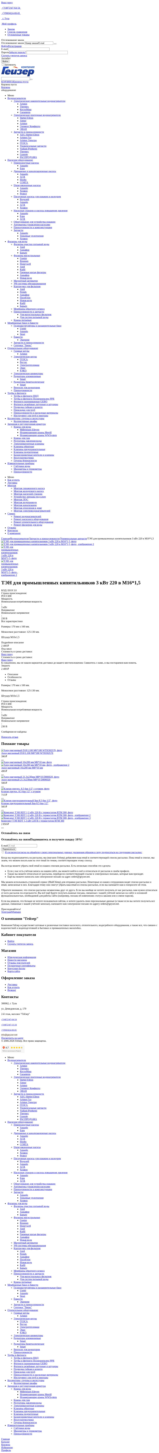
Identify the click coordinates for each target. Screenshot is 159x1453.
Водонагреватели (16, 98)
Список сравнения (17, 32)
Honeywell (25, 264)
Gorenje (24, 154)
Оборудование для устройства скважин (34, 221)
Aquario (24, 165)
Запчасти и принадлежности (29, 132)
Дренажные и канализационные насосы (35, 171)
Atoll (22, 247)
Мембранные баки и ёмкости (22, 323)
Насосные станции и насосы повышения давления (40, 210)
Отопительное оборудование (22, 348)
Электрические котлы (25, 356)
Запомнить (10, 64)
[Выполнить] (55, 43)
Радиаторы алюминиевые (27, 376)
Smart (23, 379)
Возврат (11, 990)
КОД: (4, 590)
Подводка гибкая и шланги (28, 407)
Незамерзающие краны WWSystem (38, 435)
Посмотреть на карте (12, 1038)
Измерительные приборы (20, 463)
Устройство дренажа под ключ (30, 496)
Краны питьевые (23, 320)
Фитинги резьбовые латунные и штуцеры (36, 404)
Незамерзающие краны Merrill (36, 432)
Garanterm (25, 112)
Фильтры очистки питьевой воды (31, 244)
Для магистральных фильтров (35, 314)
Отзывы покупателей (18, 962)
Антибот (6, 58)
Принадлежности (23, 390)
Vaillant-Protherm (28, 148)
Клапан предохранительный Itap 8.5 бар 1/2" (24, 803)
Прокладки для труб (24, 410)
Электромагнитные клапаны (29, 443)
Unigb (23, 328)
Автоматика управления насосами (32, 224)
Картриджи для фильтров (27, 286)
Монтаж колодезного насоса (29, 491)
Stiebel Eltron (26, 118)
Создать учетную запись (14, 55)
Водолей (24, 199)
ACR (22, 177)
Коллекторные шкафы (25, 421)
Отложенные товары (18, 34)
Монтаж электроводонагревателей (32, 510)
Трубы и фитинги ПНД (26, 396)
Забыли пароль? (17, 52)
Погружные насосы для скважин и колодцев (37, 196)
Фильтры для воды (17, 241)
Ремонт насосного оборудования (31, 519)
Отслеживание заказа (12, 43)
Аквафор (24, 250)
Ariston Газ (25, 137)
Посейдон (25, 297)
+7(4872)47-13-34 (9, 1025)
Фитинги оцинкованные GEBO (30, 401)
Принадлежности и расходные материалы (36, 412)
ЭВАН (23, 129)
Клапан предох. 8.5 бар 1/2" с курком (21, 791)
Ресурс (23, 362)
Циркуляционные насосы (27, 185)
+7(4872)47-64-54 (11, 8)
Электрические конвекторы (28, 373)
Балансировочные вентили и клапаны (34, 455)
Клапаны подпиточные (26, 452)
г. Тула (5, 18)
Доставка (12, 482)
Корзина (5, 87)
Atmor (23, 120)
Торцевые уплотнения (31, 236)
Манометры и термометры (28, 469)
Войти (4, 46)
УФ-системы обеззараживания (30, 283)
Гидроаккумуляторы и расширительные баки (37, 325)
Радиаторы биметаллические (29, 382)
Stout (22, 334)
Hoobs (23, 179)
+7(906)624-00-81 (11, 13)
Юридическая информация (21, 957)
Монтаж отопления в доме (28, 508)
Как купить (13, 480)
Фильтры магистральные (27, 255)
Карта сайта (13, 971)
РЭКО (23, 370)
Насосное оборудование (20, 160)
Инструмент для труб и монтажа (31, 415)
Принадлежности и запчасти (29, 311)
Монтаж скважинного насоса (29, 488)
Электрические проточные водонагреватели (37, 115)
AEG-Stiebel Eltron (29, 134)
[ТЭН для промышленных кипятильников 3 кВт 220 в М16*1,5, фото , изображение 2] (47, 544)
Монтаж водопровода (25, 502)
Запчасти (18, 230)
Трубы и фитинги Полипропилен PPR (34, 398)
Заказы (11, 29)
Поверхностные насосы (26, 162)
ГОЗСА (24, 143)
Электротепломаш (29, 365)
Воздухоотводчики (24, 457)
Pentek (23, 292)
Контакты (12, 530)
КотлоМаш (25, 109)
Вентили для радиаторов (27, 387)
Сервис (11, 513)
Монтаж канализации (25, 505)
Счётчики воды (22, 466)
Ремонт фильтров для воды (28, 524)
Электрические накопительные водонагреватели (39, 101)
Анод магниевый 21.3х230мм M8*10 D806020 (25, 779)
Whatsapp (16, 912)
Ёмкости (18, 337)
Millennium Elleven (29, 429)
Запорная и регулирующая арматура (26, 424)
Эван (22, 368)
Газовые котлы (21, 351)
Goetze (23, 258)
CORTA (24, 182)
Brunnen (24, 261)
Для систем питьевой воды (34, 317)
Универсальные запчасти (33, 146)
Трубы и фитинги (16, 393)
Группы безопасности (25, 460)
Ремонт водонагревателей (27, 516)
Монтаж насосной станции (28, 494)
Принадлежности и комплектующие (33, 227)
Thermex (24, 106)
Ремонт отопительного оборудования (33, 522)
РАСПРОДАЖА (28, 157)
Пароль (5, 52)
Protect (23, 193)
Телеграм (6, 912)
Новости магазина (17, 960)
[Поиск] (31, 79)
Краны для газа (22, 438)
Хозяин (24, 191)
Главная (5, 538)
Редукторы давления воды (28, 441)
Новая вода (26, 278)
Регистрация (14, 46)
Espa (22, 168)
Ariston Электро (28, 140)
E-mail (4, 49)
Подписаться (8, 849)
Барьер (23, 252)
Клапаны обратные (24, 446)
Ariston (23, 104)
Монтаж (11, 485)
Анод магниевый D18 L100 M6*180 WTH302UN (27, 753)
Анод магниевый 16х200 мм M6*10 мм (22, 767)
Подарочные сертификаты (21, 965)
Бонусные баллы (16, 968)
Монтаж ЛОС (21, 499)
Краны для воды (22, 427)
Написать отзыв (9, 737)
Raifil (22, 269)
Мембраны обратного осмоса (29, 309)
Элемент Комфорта (30, 126)
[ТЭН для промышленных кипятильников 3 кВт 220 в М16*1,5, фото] (38, 541)
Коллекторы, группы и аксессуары (25, 418)
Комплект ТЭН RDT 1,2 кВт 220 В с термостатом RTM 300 (32, 820)
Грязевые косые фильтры (33, 272)
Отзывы (11, 527)
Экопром (24, 339)
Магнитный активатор (26, 280)
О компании (13, 533)
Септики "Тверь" (23, 345)
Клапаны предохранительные (29, 449)
